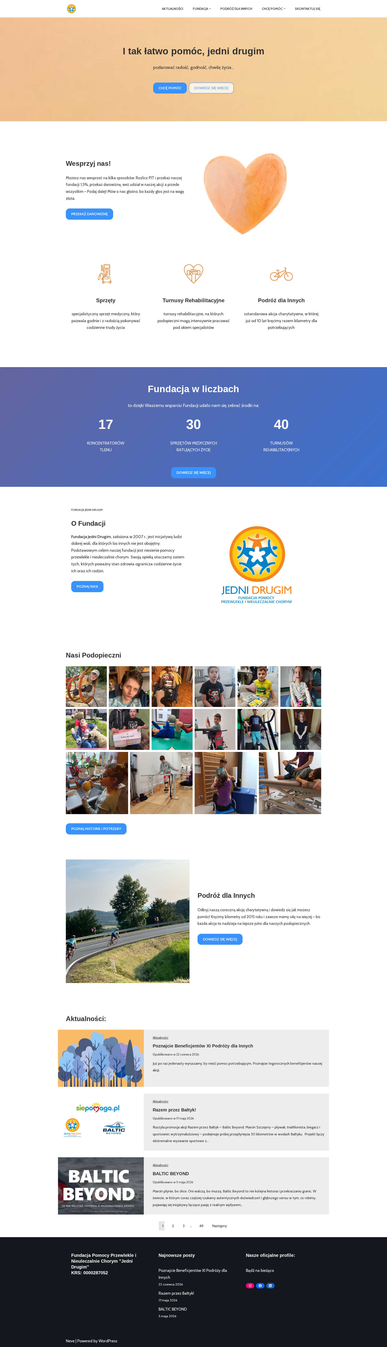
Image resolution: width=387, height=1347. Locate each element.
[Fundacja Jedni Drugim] (72, 8)
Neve (70, 1340)
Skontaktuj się (307, 9)
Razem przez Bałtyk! (174, 1109)
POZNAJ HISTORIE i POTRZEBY (96, 829)
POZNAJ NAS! (87, 586)
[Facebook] (260, 1285)
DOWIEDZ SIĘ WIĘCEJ (211, 88)
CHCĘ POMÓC (170, 88)
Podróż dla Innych (236, 9)
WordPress (108, 1340)
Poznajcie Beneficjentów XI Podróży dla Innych (203, 1045)
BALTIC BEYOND (171, 1173)
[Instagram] (250, 1285)
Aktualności (172, 9)
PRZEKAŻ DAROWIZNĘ (89, 214)
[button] (210, 8)
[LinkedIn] (270, 1285)
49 (201, 1226)
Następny (219, 1226)
